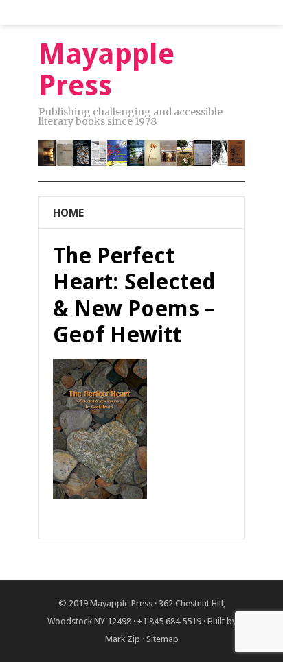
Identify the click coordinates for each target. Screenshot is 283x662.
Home (68, 213)
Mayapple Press (121, 603)
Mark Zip (122, 639)
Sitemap (162, 639)
